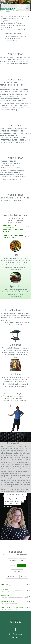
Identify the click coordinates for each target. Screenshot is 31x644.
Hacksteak (5, 590)
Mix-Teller (5, 596)
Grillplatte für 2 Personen (12, 607)
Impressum (15, 637)
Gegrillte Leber (7, 601)
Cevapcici (5, 584)
